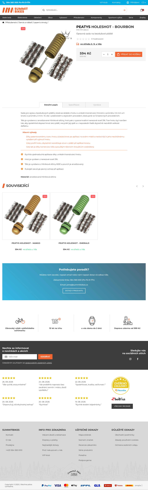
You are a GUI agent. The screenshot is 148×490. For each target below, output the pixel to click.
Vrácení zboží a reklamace (54, 435)
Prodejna (10, 445)
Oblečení (38, 18)
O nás (8, 440)
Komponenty (96, 18)
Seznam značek (86, 440)
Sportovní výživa (115, 18)
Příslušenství (79, 18)
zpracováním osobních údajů (38, 363)
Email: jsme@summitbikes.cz (74, 285)
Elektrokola (22, 18)
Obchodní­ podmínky (124, 435)
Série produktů (86, 450)
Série (131, 18)
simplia (138, 486)
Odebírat (45, 357)
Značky (143, 18)
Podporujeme (85, 460)
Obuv (50, 18)
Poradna (82, 455)
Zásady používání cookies (126, 440)
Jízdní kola (6, 18)
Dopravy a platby (50, 440)
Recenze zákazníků (87, 445)
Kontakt (9, 435)
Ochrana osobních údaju (126, 445)
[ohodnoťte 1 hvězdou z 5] (77, 39)
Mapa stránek (85, 435)
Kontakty (116, 2)
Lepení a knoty (40, 22)
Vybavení (63, 18)
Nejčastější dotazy (50, 445)
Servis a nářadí (25, 22)
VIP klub (104, 2)
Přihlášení (134, 2)
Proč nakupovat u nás (52, 450)
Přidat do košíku (130, 54)
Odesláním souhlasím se (27, 363)
